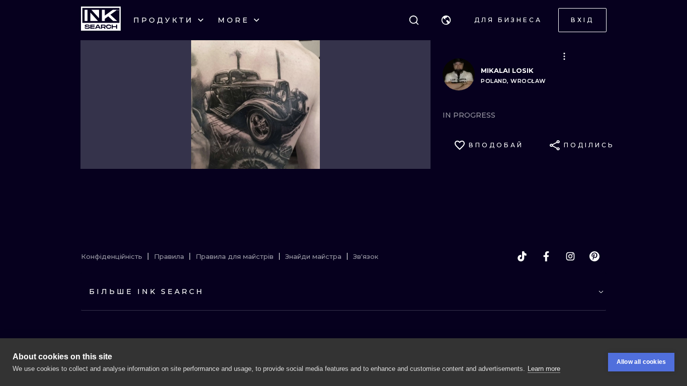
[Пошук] (414, 20)
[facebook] (546, 256)
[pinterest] (594, 256)
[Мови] (446, 20)
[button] (446, 20)
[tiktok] (522, 256)
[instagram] (570, 256)
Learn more (544, 368)
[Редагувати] (564, 56)
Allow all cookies (641, 361)
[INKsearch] (100, 20)
